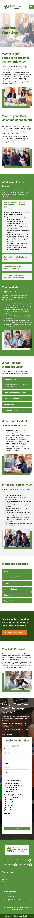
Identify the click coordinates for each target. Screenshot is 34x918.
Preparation (8, 601)
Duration (7, 572)
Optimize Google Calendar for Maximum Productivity (15, 258)
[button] (17, 205)
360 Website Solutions (21, 916)
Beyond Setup (9, 404)
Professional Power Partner (14, 785)
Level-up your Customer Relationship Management (14, 276)
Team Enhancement (11, 787)
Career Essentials (11, 810)
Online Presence (10, 808)
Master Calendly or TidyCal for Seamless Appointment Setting (14, 204)
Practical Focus (10, 379)
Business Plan (9, 802)
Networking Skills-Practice (14, 798)
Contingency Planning (12, 398)
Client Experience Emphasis (15, 393)
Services (4, 879)
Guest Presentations (12, 789)
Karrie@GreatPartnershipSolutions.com (15, 900)
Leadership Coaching (12, 783)
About (3, 884)
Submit (17, 829)
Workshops (5, 882)
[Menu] (31, 7)
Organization (9, 791)
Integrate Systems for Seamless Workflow (12, 267)
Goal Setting (9, 800)
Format (6, 583)
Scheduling (9, 804)
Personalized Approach (13, 410)
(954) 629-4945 (9, 896)
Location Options (10, 589)
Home (3, 876)
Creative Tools (10, 806)
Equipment (8, 595)
